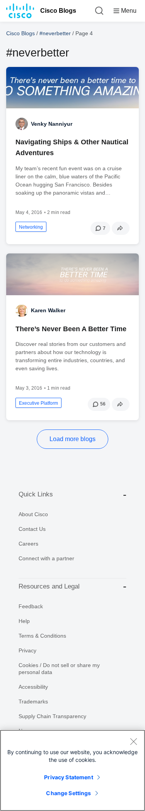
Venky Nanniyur (51, 124)
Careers (28, 544)
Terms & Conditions (42, 636)
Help (24, 621)
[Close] (133, 741)
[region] (72, 770)
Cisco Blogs (58, 10)
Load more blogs (72, 439)
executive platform (38, 403)
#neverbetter (55, 33)
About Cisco (33, 514)
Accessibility (33, 687)
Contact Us (32, 529)
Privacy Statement (68, 777)
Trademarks (33, 701)
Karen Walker (48, 310)
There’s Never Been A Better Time (70, 329)
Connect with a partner (46, 558)
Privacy (27, 650)
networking (31, 227)
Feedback (31, 606)
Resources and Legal (49, 586)
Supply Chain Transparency (52, 716)
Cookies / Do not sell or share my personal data (59, 668)
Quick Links (36, 494)
